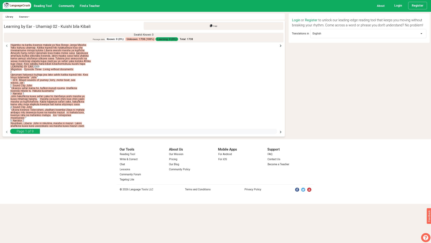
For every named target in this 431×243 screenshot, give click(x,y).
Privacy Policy (252, 189)
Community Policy (179, 169)
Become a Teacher (278, 164)
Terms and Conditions (198, 189)
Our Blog (174, 164)
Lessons (125, 169)
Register (417, 5)
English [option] (316, 33)
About (381, 5)
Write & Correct (129, 159)
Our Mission (176, 154)
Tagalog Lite (127, 179)
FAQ (270, 154)
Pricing (173, 159)
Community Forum (130, 174)
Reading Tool (43, 6)
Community (66, 6)
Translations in (300, 33)
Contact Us (274, 159)
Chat (122, 164)
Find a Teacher (90, 6)
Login (398, 5)
